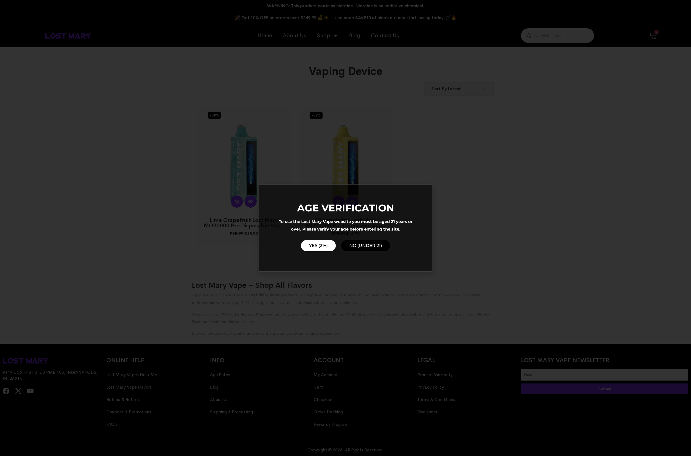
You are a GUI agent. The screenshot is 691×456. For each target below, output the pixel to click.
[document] (345, 228)
